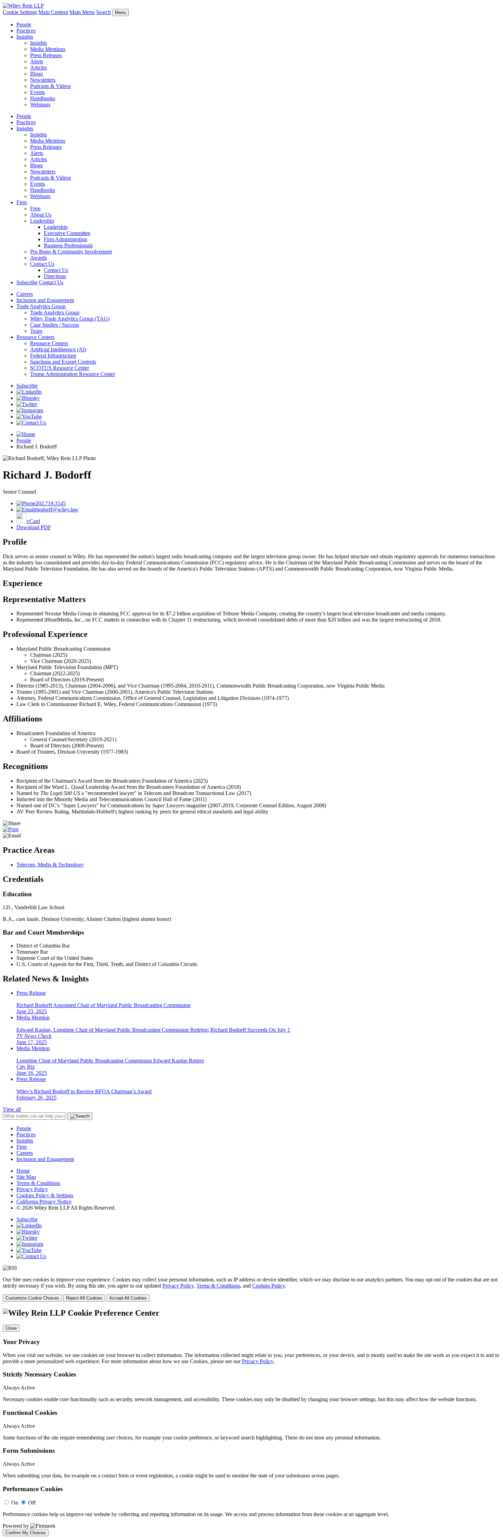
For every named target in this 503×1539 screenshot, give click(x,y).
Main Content (53, 12)
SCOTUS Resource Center (59, 368)
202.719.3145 (51, 503)
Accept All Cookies (128, 1298)
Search (103, 12)
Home (23, 1171)
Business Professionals (68, 245)
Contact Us (42, 264)
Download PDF (33, 527)
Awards (38, 258)
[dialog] (251, 1289)
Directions (55, 276)
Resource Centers (35, 337)
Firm (21, 202)
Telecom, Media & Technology (50, 865)
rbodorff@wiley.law (56, 509)
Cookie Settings (20, 12)
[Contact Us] (31, 423)
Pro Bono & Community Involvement (71, 252)
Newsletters (42, 80)
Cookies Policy (268, 1286)
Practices (26, 31)
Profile (15, 541)
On (14, 1502)
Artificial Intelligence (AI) (58, 349)
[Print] (10, 829)
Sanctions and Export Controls (63, 362)
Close (11, 1328)
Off (32, 1502)
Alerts (36, 61)
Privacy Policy (32, 1189)
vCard (33, 521)
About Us (40, 215)
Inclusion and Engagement (45, 300)
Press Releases (46, 55)
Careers (24, 294)
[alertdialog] (251, 1422)
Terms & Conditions (38, 1183)
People (23, 24)
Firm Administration (65, 239)
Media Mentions (47, 49)
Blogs (36, 74)
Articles (38, 67)
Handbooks (42, 98)
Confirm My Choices (25, 1532)
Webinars (40, 104)
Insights (24, 37)
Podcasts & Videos (50, 86)
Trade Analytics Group (41, 306)
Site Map (26, 1177)
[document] (251, 1422)
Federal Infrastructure (53, 355)
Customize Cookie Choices (32, 1298)
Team (36, 331)
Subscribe (27, 282)
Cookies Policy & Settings (44, 1195)
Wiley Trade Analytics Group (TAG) (69, 319)
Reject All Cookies (84, 1298)
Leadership (42, 221)
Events (37, 92)
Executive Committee (67, 233)
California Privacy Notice (44, 1201)
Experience (22, 583)
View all (12, 1109)
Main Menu (82, 12)
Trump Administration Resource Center (72, 374)
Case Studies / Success (54, 325)
